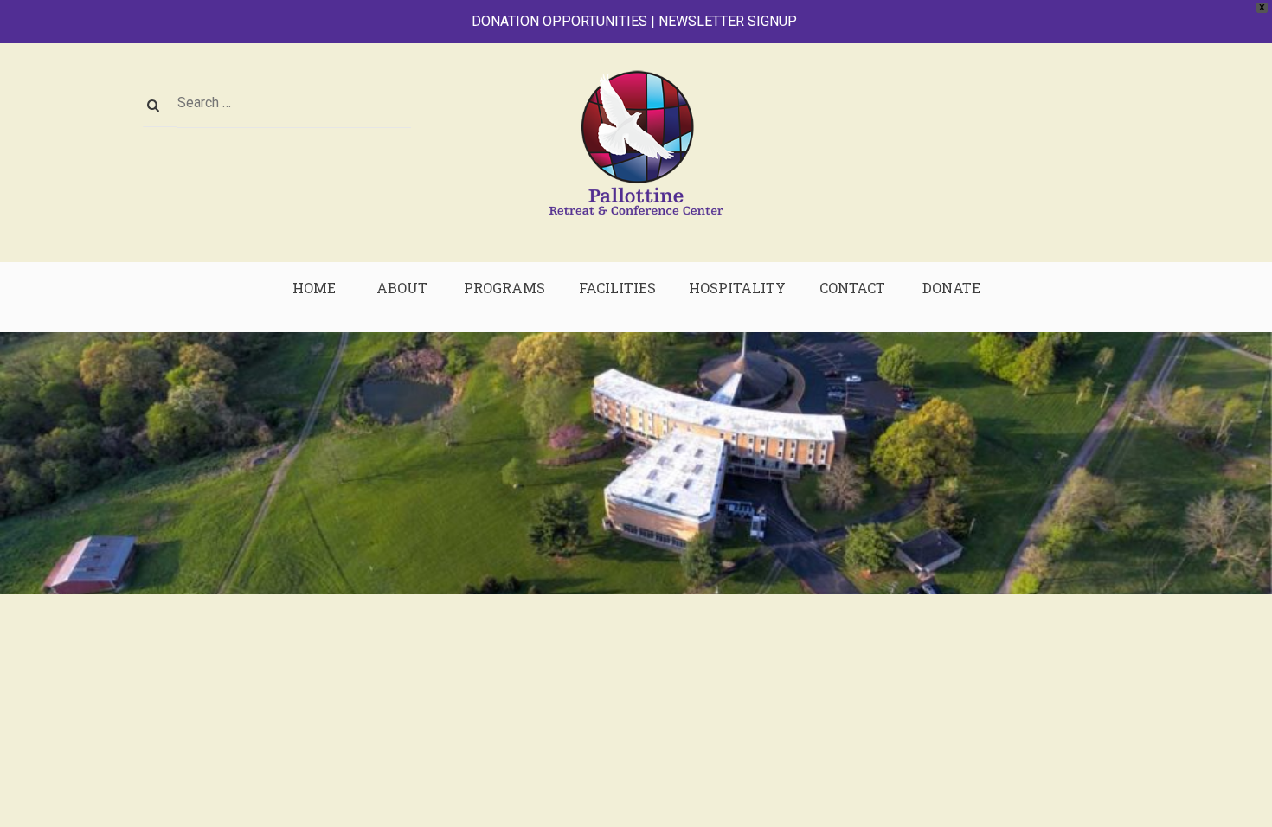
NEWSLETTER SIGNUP (727, 21)
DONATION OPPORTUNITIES (559, 21)
